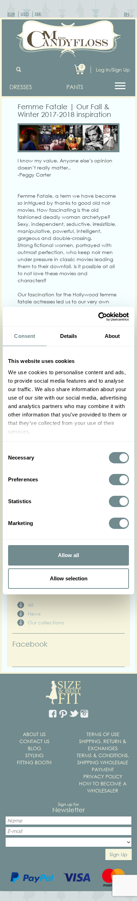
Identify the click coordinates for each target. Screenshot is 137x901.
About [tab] (112, 336)
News (34, 613)
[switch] (119, 479)
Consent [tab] (24, 336)
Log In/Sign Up (113, 69)
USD (25, 14)
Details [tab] (68, 336)
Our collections (46, 622)
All (30, 604)
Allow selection (68, 578)
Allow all (68, 555)
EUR (11, 14)
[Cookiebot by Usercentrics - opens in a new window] (98, 316)
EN (126, 14)
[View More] (121, 85)
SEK (38, 14)
